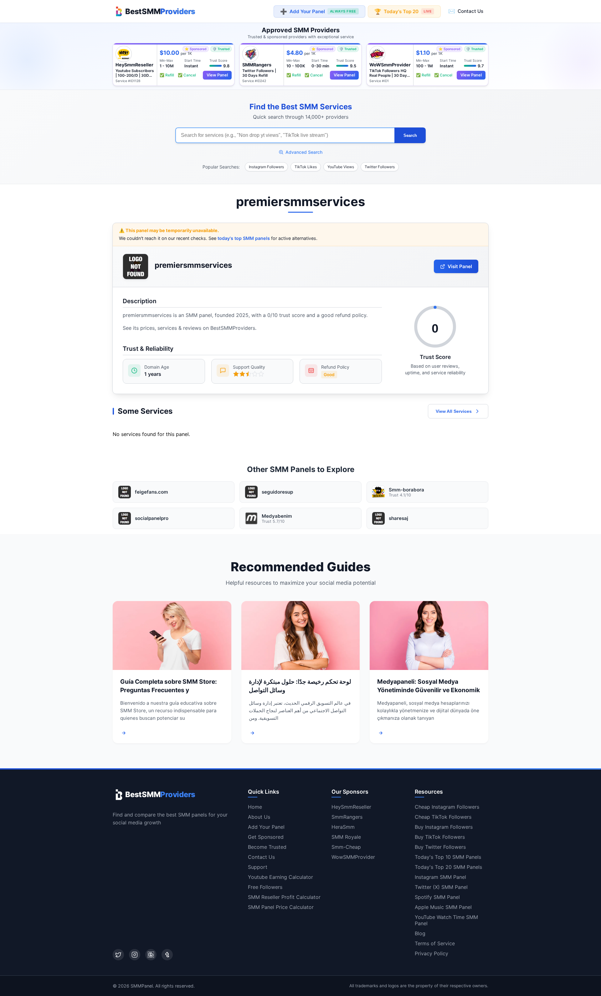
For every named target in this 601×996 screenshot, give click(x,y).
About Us (259, 817)
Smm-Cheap (346, 847)
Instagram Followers (266, 166)
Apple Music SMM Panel (443, 907)
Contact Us (465, 11)
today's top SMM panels (244, 238)
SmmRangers (346, 817)
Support (257, 867)
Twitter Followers (380, 166)
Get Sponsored (266, 837)
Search (410, 135)
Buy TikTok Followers (440, 837)
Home (255, 807)
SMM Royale (346, 837)
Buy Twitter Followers (440, 847)
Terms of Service (435, 943)
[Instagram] (134, 954)
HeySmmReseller (351, 807)
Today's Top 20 (403, 11)
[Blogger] (151, 954)
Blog (420, 933)
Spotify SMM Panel (437, 897)
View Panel (217, 75)
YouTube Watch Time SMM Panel (446, 920)
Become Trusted (267, 847)
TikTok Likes (306, 166)
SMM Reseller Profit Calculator (284, 897)
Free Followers (265, 887)
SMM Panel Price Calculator (281, 907)
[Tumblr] (167, 954)
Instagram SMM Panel (440, 877)
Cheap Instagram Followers (447, 807)
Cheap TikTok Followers (443, 817)
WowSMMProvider (353, 857)
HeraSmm (343, 827)
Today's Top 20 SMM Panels (448, 867)
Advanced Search (303, 152)
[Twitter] (118, 954)
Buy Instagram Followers (444, 827)
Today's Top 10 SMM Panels (448, 857)
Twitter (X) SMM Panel (441, 887)
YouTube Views (340, 166)
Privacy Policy (431, 953)
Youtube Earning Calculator (280, 877)
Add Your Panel (318, 11)
